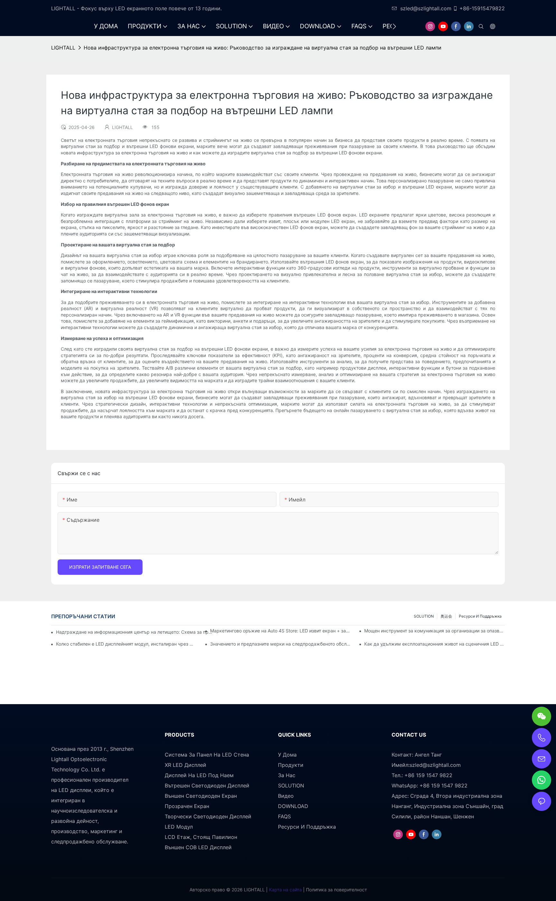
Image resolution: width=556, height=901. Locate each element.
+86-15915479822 (482, 8)
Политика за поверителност (336, 889)
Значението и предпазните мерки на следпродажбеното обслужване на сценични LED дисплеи (280, 644)
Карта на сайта (285, 889)
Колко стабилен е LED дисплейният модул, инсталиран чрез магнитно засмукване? (126, 644)
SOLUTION (424, 616)
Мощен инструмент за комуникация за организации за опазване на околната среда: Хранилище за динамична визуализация (434, 630)
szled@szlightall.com (425, 8)
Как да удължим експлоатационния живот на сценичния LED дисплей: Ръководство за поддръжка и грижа (434, 644)
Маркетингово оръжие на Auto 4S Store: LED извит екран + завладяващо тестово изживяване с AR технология (280, 630)
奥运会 (446, 616)
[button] (394, 26)
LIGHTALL (63, 47)
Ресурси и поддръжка (480, 616)
